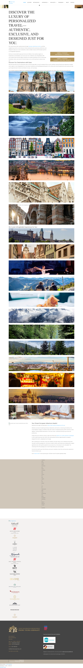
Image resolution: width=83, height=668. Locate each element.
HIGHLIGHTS (52, 2)
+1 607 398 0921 (14, 646)
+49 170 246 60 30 (15, 644)
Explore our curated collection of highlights (65, 435)
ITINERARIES (60, 2)
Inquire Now (36, 453)
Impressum (21, 660)
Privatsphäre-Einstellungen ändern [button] (17, 661)
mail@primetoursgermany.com (15, 648)
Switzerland (35, 46)
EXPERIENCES (44, 2)
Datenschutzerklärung (19, 660)
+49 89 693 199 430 (16, 642)
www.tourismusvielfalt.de (67, 651)
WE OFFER (29, 2)
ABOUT (67, 2)
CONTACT (72, 2)
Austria (39, 46)
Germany (30, 46)
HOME (24, 2)
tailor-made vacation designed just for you (56, 425)
